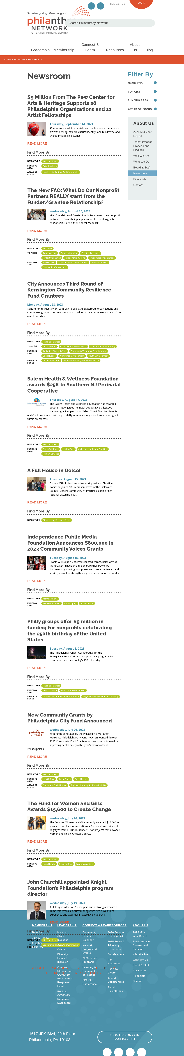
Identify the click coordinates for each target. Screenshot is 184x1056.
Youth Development (98, 355)
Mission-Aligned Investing (62, 936)
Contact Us (117, 4)
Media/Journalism (51, 603)
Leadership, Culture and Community (61, 172)
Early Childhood (50, 449)
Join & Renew (40, 937)
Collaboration (49, 346)
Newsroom (140, 173)
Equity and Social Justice (55, 785)
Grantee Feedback (90, 253)
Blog (149, 50)
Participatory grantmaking (73, 346)
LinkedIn (100, 6)
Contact (138, 184)
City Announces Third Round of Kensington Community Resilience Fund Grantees (69, 290)
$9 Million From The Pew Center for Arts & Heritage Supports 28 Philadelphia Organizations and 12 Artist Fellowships (70, 106)
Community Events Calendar (89, 936)
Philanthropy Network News (56, 520)
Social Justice (49, 355)
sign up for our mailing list (124, 1037)
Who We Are (141, 155)
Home (7, 59)
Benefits (37, 932)
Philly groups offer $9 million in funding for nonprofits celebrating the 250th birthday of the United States (69, 631)
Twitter (91, 6)
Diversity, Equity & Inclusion (62, 958)
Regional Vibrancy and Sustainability (81, 360)
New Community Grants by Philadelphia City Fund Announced (69, 718)
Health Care (48, 262)
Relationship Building (75, 257)
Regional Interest (51, 341)
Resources (115, 50)
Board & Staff (141, 167)
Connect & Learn (90, 47)
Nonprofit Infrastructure (55, 267)
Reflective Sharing (52, 257)
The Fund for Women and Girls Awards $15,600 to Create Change (69, 806)
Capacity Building (69, 253)
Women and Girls (84, 864)
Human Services (99, 262)
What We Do (141, 161)
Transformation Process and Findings (142, 145)
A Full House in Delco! (54, 470)
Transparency (49, 253)
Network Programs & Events (89, 949)
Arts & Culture (50, 166)
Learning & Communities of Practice (90, 971)
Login (141, 3)
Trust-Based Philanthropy (101, 257)
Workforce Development (72, 355)
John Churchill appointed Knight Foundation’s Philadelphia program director (70, 888)
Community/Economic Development (89, 351)
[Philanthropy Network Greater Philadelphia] (58, 20)
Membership (64, 50)
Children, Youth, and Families (73, 262)
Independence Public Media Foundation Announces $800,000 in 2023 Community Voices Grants (70, 543)
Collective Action (51, 360)
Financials (139, 179)
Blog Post (47, 248)
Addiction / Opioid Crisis (54, 351)
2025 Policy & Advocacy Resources (116, 945)
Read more (37, 144)
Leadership (40, 50)
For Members (116, 954)
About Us (135, 47)
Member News (50, 161)
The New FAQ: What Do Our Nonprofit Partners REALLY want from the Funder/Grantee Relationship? (73, 196)
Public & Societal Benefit (73, 690)
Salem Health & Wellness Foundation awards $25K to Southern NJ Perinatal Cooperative (74, 385)
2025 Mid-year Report (142, 134)
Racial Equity (70, 603)
